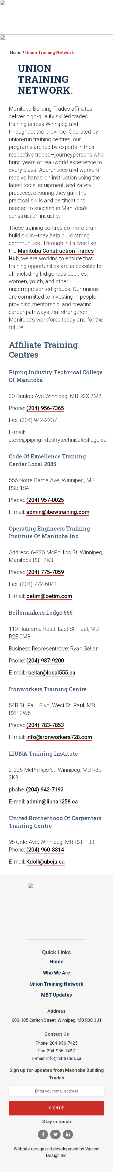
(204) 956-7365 (45, 408)
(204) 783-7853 (45, 725)
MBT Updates (56, 995)
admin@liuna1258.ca (52, 801)
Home (56, 961)
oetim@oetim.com (49, 596)
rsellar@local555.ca (50, 672)
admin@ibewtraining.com (57, 512)
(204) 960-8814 (45, 849)
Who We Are (56, 973)
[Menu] (95, 17)
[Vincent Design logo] (56, 911)
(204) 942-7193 (45, 789)
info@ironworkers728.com (59, 737)
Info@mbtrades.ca (63, 1058)
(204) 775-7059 (45, 572)
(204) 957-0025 (45, 500)
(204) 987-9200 (45, 660)
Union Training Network (56, 984)
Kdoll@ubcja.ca (45, 861)
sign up (56, 1108)
